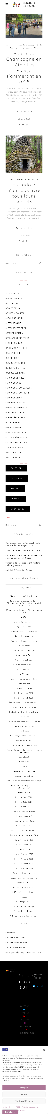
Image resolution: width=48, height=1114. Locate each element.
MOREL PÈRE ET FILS (15, 412)
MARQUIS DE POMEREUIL (17, 407)
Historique (24, 717)
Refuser (24, 1094)
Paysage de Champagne (24, 771)
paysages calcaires (24, 776)
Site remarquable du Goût (24, 887)
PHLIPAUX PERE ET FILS (16, 442)
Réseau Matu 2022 (24, 797)
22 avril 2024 (24, 235)
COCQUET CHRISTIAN (15, 333)
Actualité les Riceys (24, 622)
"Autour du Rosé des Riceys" (24, 596)
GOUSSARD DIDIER (14, 353)
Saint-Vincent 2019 (24, 854)
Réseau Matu (24, 792)
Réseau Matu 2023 (24, 802)
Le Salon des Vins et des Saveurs (24, 722)
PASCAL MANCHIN (14, 427)
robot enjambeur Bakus (24, 821)
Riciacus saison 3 (24, 816)
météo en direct (24, 740)
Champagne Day (24, 655)
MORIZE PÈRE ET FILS (15, 417)
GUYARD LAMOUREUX (15, 363)
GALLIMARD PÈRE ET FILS (17, 348)
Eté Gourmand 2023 (24, 693)
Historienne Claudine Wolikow (24, 712)
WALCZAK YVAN (13, 457)
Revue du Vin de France (24, 811)
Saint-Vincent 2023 (23, 864)
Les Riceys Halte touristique (24, 736)
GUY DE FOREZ (12, 358)
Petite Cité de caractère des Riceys (24, 781)
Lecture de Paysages (24, 726)
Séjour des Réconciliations (24, 878)
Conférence (24, 674)
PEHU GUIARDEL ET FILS (17, 432)
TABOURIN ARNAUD (14, 447)
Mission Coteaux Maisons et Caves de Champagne (24, 751)
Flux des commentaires (16, 942)
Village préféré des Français (24, 916)
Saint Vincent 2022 (24, 840)
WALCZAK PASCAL (14, 452)
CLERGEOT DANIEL (14, 323)
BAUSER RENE (12, 303)
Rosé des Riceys (24, 826)
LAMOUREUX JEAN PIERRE (18, 392)
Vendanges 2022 (24, 901)
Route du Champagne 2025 (29, 45)
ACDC (12, 179)
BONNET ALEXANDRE (15, 313)
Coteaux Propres (24, 688)
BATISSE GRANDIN (14, 298)
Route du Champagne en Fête (24, 48)
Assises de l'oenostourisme (24, 641)
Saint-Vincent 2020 (24, 859)
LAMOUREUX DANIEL (15, 378)
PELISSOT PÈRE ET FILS (16, 437)
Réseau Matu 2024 (24, 807)
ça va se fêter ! (24, 646)
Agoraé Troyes (24, 627)
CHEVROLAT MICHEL (15, 318)
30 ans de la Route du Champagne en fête (24, 611)
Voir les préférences (24, 1101)
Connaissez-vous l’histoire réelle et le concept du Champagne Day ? (23, 544)
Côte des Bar (24, 684)
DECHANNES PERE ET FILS (17, 338)
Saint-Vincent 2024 (24, 868)
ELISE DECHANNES (14, 343)
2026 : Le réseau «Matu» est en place (23, 550)
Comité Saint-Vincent (24, 665)
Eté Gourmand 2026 (24, 698)
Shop (8, 517)
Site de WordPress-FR (16, 947)
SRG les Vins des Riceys (23, 892)
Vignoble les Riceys (24, 911)
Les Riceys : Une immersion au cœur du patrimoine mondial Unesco (24, 556)
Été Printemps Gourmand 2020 (24, 703)
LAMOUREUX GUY (13, 383)
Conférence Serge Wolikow (24, 679)
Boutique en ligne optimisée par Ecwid (23, 952)
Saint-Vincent (24, 849)
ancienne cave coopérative (24, 631)
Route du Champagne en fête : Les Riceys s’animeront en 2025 (24, 67)
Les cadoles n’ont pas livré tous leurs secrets (24, 193)
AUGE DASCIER (12, 293)
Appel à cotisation (24, 636)
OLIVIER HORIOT (13, 422)
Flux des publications (15, 937)
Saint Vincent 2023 (24, 845)
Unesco (24, 897)
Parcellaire (24, 762)
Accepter (24, 1087)
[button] (44, 1050)
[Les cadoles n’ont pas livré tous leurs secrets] (24, 154)
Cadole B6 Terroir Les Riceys (19, 570)
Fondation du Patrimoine (24, 707)
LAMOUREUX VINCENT (15, 402)
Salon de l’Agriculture (24, 873)
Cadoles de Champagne (27, 179)
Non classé (24, 757)
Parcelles (24, 766)
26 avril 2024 (24, 119)
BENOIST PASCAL (13, 308)
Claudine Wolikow (24, 660)
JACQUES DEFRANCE (15, 373)
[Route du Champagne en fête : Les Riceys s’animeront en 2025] (24, 26)
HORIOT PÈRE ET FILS (15, 368)
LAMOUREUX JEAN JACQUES (19, 388)
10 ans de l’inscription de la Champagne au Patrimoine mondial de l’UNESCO (24, 603)
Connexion (10, 932)
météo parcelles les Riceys (24, 745)
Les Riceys (11, 45)
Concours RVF (24, 669)
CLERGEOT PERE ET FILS (17, 328)
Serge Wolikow (24, 883)
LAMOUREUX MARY (14, 397)
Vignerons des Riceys (24, 906)
